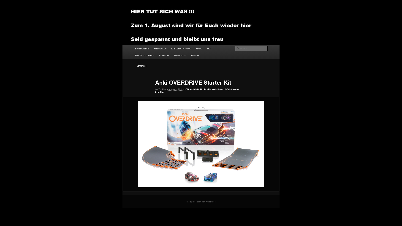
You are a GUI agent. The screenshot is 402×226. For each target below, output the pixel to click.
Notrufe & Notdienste (144, 55)
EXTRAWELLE (142, 48)
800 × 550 (190, 89)
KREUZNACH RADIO (181, 48)
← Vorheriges (140, 65)
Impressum (164, 55)
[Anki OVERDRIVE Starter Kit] (201, 144)
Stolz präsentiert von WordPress (201, 201)
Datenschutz (180, 55)
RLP (209, 48)
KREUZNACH (160, 48)
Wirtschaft (195, 55)
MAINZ (199, 48)
